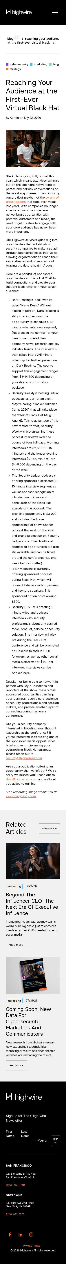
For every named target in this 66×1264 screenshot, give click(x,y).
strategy (15, 69)
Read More (16, 945)
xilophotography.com (21, 796)
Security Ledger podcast (35, 475)
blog (13, 38)
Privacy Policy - (32, 1245)
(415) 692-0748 (15, 1185)
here (26, 673)
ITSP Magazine (22, 569)
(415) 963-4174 (15, 1214)
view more (49, 828)
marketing (40, 64)
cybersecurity (19, 64)
